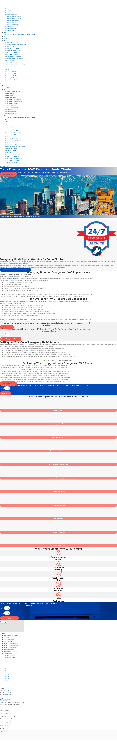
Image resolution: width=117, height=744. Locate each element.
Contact (6, 38)
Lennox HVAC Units (10, 68)
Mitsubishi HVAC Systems (12, 72)
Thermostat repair (9, 649)
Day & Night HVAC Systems (13, 56)
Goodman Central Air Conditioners (15, 64)
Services (6, 7)
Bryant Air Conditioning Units (13, 50)
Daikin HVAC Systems (11, 54)
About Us (8, 5)
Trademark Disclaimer (15, 706)
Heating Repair (9, 11)
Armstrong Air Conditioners (13, 48)
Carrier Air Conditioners (12, 52)
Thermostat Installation (11, 24)
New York (8, 679)
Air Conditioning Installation (13, 16)
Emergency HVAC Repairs (12, 9)
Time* (2, 719)
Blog (5, 32)
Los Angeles (8, 663)
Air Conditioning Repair (12, 20)
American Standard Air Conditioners (15, 44)
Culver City (8, 665)
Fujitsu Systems (9, 60)
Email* (2, 726)
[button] (58, 84)
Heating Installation (10, 13)
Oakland (7, 681)
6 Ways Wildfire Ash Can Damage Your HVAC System (20, 34)
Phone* (2, 722)
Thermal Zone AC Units (11, 80)
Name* (2, 713)
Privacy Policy (4, 706)
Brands (6, 40)
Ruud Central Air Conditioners (13, 76)
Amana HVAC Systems (11, 42)
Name (2, 608)
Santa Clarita (9, 217)
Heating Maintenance (11, 14)
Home (5, 3)
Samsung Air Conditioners (12, 78)
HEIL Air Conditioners (11, 66)
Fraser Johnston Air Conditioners (14, 58)
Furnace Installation (10, 28)
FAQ (5, 36)
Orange (7, 667)
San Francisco (9, 675)
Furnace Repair (9, 26)
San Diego (8, 677)
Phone (2, 334)
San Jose (8, 673)
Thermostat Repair (10, 22)
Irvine (7, 671)
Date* (2, 716)
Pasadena (8, 669)
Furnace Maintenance (11, 30)
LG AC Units (8, 70)
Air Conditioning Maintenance (13, 18)
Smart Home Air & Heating (10, 279)
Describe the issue (5, 729)
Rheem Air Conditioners (12, 74)
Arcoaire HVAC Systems (12, 46)
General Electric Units (11, 62)
